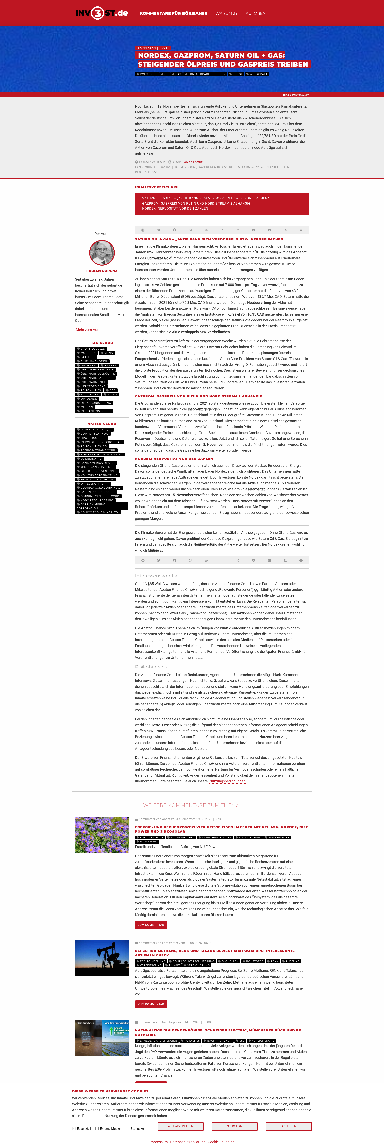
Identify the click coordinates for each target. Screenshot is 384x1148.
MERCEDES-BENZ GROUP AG (100, 442)
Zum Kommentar (151, 925)
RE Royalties (90, 390)
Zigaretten (89, 394)
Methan (86, 406)
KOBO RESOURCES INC (96, 500)
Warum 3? (226, 13)
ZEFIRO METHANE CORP (97, 450)
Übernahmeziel (93, 382)
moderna (88, 352)
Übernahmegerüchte (97, 373)
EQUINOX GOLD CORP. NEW (100, 487)
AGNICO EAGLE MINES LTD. (99, 512)
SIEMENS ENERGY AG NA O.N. (101, 454)
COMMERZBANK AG (94, 433)
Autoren (256, 13)
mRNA (108, 352)
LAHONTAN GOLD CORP (97, 491)
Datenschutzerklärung (187, 1142)
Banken (110, 365)
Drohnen (88, 365)
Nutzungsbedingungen (227, 781)
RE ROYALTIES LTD (93, 446)
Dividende (88, 398)
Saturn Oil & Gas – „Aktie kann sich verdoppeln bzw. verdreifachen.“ (206, 198)
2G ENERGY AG (91, 458)
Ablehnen (289, 1126)
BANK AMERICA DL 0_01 (97, 462)
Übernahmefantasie (96, 369)
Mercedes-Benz (92, 386)
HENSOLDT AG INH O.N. (97, 479)
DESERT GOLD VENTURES (98, 471)
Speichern (234, 1126)
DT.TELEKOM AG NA (94, 483)
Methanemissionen (95, 411)
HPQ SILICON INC (93, 437)
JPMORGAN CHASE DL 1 (97, 466)
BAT (112, 390)
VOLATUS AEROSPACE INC (99, 475)
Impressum (159, 1142)
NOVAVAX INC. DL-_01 (95, 429)
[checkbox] (74, 1128)
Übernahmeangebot (96, 377)
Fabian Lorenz (192, 162)
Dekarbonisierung (95, 402)
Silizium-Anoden (93, 361)
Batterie (87, 357)
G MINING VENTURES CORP (99, 496)
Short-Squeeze (92, 348)
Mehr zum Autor (89, 330)
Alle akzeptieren (180, 1126)
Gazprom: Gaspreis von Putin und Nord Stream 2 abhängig (196, 203)
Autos (112, 394)
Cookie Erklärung (221, 1142)
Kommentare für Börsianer (173, 13)
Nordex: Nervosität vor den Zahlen (175, 208)
